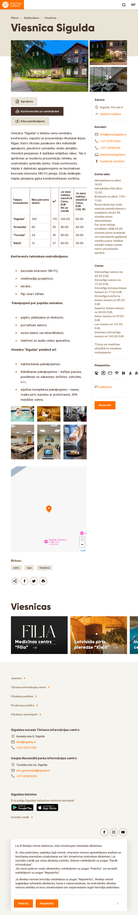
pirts (16, 567)
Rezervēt (105, 405)
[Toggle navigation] (133, 4)
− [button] (82, 544)
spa (29, 567)
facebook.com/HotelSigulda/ (113, 161)
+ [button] (82, 539)
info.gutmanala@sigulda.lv (33, 770)
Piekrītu (23, 903)
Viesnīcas (50, 17)
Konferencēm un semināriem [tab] (40, 111)
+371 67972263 (110, 141)
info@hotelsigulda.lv (113, 134)
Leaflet (83, 550)
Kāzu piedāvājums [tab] (33, 121)
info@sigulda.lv (26, 742)
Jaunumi (16, 678)
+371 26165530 (110, 148)
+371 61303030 (26, 776)
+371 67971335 (26, 747)
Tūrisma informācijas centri (28, 687)
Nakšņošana (31, 17)
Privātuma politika (22, 705)
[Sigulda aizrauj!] (64, 4)
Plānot (15, 17)
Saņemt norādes (110, 114)
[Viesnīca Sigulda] (49, 509)
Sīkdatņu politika (22, 696)
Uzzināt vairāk (20, 817)
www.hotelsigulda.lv (113, 154)
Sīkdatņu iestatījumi (24, 714)
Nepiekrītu (47, 903)
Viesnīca (44, 567)
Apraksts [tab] (27, 101)
